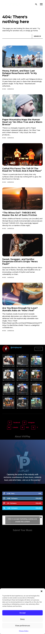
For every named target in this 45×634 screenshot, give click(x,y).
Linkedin (15, 427)
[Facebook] (10, 423)
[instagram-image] (8, 360)
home (35, 31)
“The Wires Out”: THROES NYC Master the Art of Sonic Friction (19, 213)
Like (39, 493)
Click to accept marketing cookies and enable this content (22, 520)
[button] (41, 591)
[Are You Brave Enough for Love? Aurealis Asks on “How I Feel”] (22, 294)
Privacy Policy (23, 631)
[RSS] (22, 428)
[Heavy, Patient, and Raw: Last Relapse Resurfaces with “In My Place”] (22, 57)
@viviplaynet (16, 347)
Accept (23, 613)
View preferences (22, 625)
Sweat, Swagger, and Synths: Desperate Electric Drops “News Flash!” (20, 261)
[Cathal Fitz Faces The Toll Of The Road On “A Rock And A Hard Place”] (22, 154)
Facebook (16, 423)
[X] (33, 428)
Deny (22, 619)
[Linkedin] (9, 428)
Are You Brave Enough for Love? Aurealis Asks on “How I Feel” (20, 309)
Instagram (31, 423)
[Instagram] (24, 423)
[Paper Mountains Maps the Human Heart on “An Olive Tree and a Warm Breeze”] (22, 105)
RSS (27, 427)
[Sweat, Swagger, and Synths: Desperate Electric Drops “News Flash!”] (22, 245)
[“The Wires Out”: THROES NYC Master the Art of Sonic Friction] (22, 198)
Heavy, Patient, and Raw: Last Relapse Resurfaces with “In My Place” (19, 73)
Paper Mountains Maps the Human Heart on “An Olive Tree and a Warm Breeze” (22, 122)
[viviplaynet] (14, 4)
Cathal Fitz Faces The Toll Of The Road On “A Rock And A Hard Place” (22, 169)
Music (4, 89)
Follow (38, 349)
